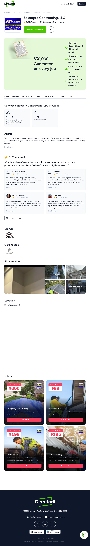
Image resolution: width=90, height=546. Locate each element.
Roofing (9, 117)
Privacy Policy (50, 538)
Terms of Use (40, 538)
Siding (36, 117)
